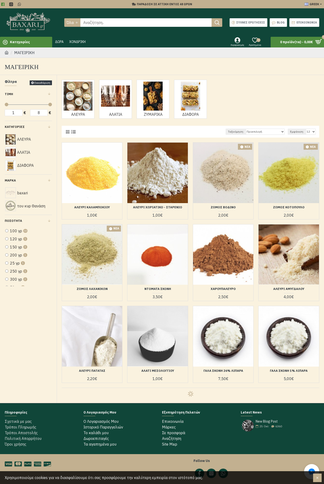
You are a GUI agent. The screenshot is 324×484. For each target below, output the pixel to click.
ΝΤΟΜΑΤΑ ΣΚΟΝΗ (157, 289)
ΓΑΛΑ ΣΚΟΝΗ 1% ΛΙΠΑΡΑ (289, 371)
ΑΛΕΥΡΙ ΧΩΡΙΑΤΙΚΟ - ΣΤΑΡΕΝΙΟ (157, 207)
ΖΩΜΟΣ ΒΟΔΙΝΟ (223, 207)
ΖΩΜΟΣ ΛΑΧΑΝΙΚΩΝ (92, 289)
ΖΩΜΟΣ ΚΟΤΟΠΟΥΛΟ (289, 207)
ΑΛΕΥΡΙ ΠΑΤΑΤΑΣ (92, 371)
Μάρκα (10, 180)
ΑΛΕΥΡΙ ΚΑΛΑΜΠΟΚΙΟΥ (92, 207)
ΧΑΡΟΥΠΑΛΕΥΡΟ (223, 289)
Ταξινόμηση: (236, 131)
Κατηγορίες (15, 127)
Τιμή (9, 94)
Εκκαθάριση (42, 82)
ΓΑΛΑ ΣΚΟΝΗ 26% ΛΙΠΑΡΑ (223, 371)
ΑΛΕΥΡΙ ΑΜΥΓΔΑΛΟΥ (288, 289)
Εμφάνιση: (297, 131)
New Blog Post (267, 421)
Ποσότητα (13, 221)
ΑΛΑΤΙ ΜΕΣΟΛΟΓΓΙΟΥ (157, 371)
